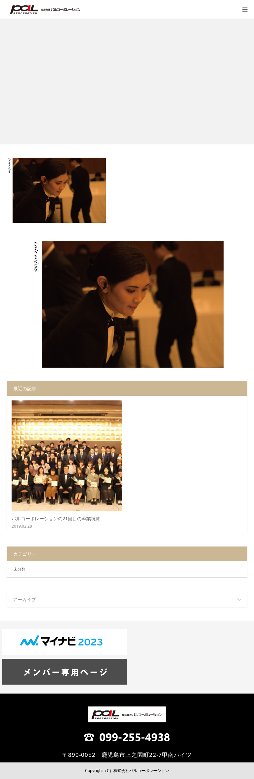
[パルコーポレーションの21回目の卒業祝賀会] (67, 455)
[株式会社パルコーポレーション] (46, 9)
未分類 (19, 569)
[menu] (244, 9)
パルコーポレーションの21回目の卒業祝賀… (58, 518)
